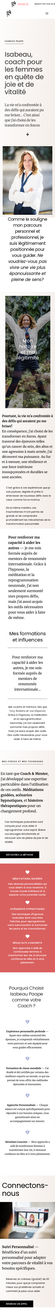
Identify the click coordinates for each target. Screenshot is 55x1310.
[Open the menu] (47, 13)
